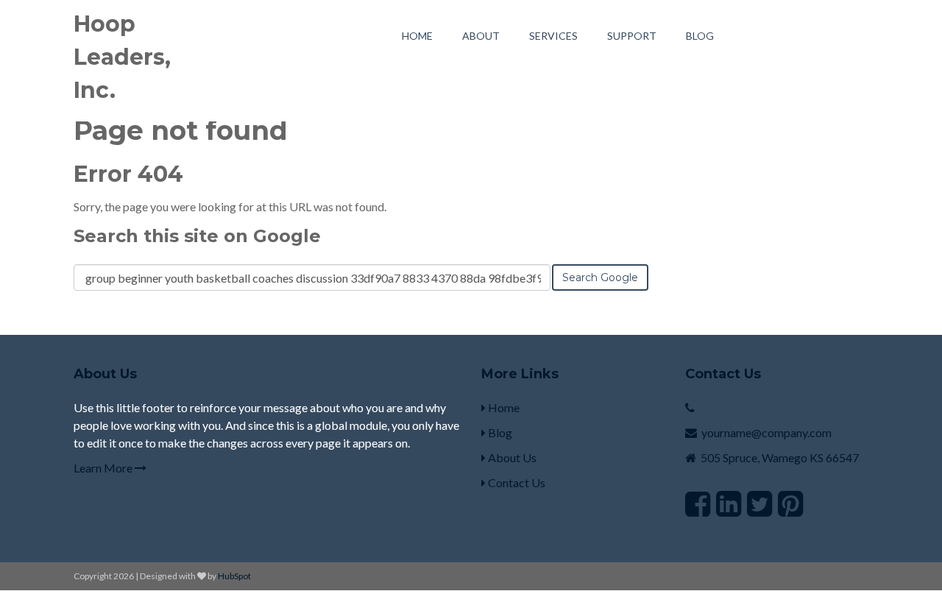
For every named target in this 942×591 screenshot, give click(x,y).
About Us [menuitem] (511, 457)
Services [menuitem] (553, 35)
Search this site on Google (197, 236)
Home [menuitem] (417, 35)
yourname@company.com (766, 432)
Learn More (104, 468)
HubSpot (234, 575)
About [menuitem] (481, 35)
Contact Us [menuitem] (515, 482)
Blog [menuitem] (700, 35)
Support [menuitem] (631, 35)
